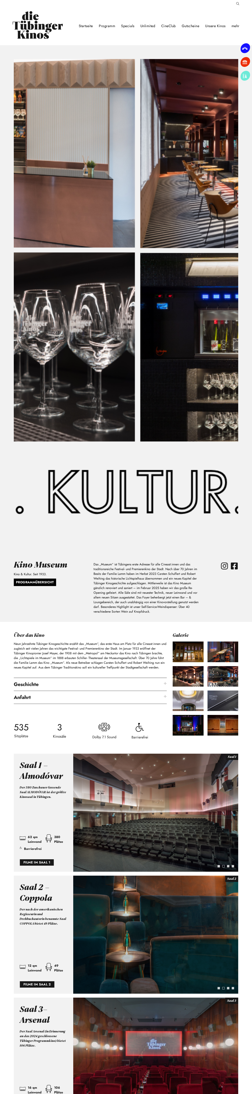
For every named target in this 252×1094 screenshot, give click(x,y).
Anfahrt (22, 697)
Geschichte (26, 684)
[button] (90, 684)
